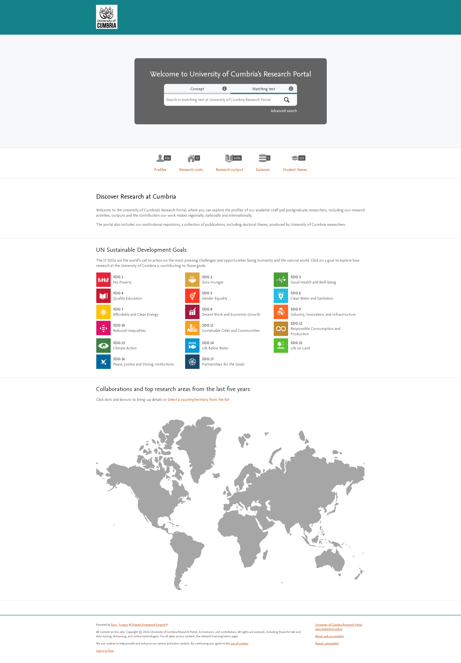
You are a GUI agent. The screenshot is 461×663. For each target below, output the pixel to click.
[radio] (197, 89)
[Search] (287, 100)
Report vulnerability (327, 643)
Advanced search (284, 111)
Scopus (124, 625)
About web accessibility (329, 636)
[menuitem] (160, 163)
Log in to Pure (105, 651)
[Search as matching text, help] (291, 88)
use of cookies (239, 643)
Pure (114, 625)
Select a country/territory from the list (198, 399)
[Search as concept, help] (224, 88)
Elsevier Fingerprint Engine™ (150, 625)
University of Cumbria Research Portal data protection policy (338, 627)
